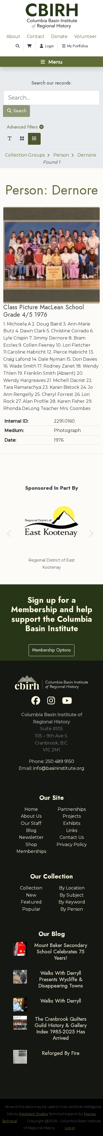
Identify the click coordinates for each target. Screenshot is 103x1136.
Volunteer (85, 36)
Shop (31, 844)
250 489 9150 (59, 761)
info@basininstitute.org (58, 768)
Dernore (86, 155)
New (31, 895)
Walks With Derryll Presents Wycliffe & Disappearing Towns (60, 979)
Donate (59, 36)
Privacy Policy (72, 844)
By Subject (72, 895)
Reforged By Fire (60, 1053)
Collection (31, 888)
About (13, 36)
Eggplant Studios (33, 1114)
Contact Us (72, 837)
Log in (70, 1128)
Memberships (31, 851)
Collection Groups (25, 155)
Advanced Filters (23, 127)
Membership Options (51, 650)
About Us (31, 816)
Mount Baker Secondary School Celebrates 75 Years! (60, 951)
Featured (31, 902)
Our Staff (31, 823)
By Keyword (72, 902)
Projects (72, 816)
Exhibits (71, 823)
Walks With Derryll (60, 1000)
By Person (71, 909)
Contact (35, 36)
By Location (72, 888)
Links (71, 830)
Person (61, 155)
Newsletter (31, 837)
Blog (31, 830)
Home (31, 809)
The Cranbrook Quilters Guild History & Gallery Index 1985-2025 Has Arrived (61, 1028)
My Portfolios (77, 46)
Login (49, 46)
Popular (31, 909)
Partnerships (72, 809)
